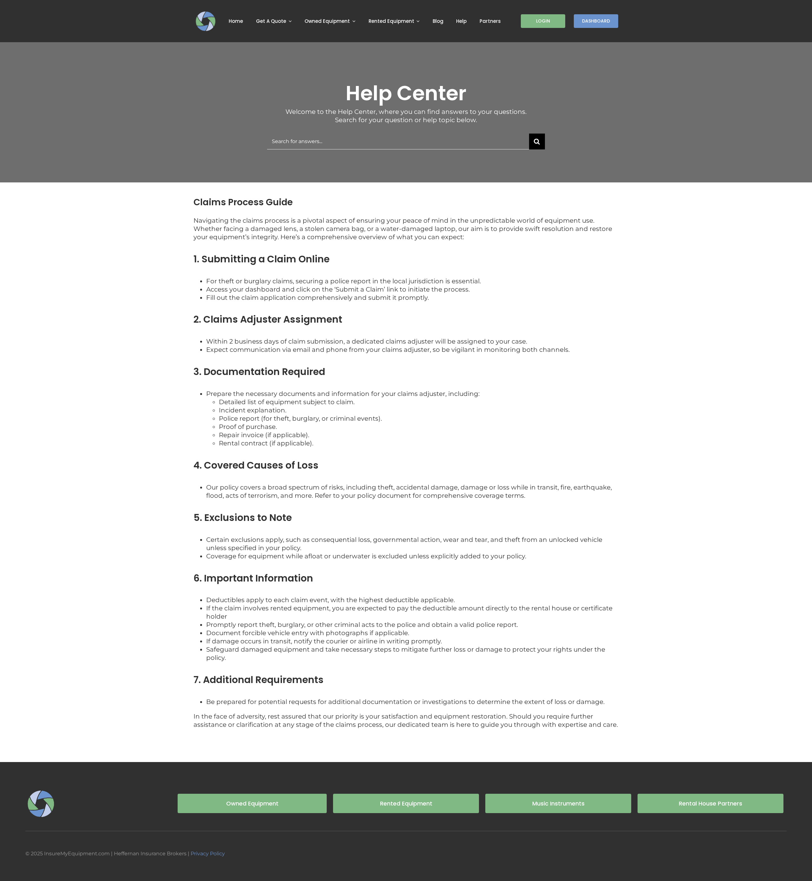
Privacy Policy (208, 854)
